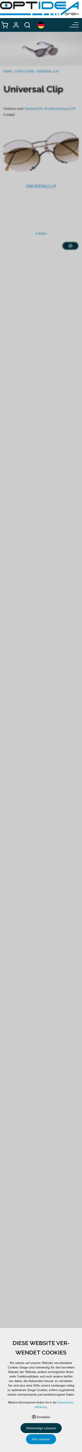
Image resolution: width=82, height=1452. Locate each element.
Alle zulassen (41, 1439)
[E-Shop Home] (39, 8)
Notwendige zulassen (41, 1428)
